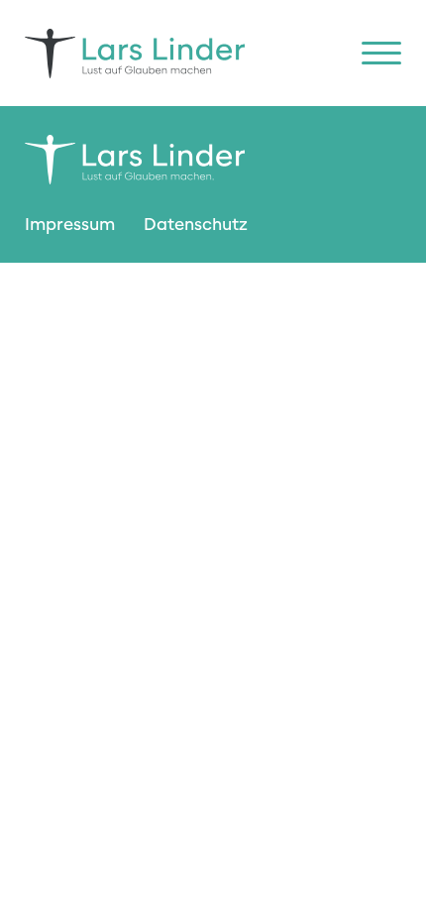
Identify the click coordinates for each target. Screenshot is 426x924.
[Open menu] (381, 53)
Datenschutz (196, 224)
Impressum (70, 224)
